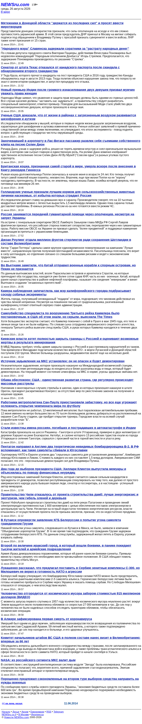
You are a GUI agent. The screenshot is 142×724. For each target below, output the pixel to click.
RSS (48, 711)
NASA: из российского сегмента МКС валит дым (38, 660)
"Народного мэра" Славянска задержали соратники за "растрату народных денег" (65, 48)
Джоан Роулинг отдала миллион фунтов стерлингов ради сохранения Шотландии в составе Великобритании (66, 241)
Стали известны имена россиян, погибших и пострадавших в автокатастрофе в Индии (68, 428)
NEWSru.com (15, 4)
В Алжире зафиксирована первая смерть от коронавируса (46, 619)
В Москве (23, 714)
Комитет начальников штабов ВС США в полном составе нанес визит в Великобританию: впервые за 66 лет (70, 639)
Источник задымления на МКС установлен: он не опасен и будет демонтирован (63, 361)
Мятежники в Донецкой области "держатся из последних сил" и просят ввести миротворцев (62, 24)
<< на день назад (12, 703)
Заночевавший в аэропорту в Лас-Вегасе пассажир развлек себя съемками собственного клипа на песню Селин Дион (70, 142)
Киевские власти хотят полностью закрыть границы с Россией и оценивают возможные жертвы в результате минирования (70, 340)
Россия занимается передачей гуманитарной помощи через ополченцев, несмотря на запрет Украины (67, 216)
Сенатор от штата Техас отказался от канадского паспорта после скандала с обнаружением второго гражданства (60, 69)
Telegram (59, 711)
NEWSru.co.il (9, 714)
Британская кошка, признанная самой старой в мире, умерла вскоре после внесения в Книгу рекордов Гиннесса (68, 168)
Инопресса (37, 714)
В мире (5, 11)
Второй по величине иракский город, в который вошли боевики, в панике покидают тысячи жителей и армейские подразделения (66, 547)
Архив (24, 711)
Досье (15, 711)
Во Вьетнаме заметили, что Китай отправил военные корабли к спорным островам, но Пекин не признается (68, 267)
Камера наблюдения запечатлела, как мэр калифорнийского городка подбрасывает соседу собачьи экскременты (66, 292)
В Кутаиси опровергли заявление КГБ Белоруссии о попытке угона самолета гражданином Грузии (61, 521)
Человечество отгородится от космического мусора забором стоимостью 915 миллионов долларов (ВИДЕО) (70, 595)
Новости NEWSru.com (16, 717)
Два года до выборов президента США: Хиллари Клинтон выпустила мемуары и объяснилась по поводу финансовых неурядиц (63, 470)
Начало (6, 711)
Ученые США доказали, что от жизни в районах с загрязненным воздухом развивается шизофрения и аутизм (68, 117)
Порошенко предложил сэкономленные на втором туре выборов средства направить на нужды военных (70, 680)
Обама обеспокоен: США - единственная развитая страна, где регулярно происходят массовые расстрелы (67, 381)
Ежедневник (37, 711)
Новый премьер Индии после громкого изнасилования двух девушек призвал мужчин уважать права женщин (68, 91)
